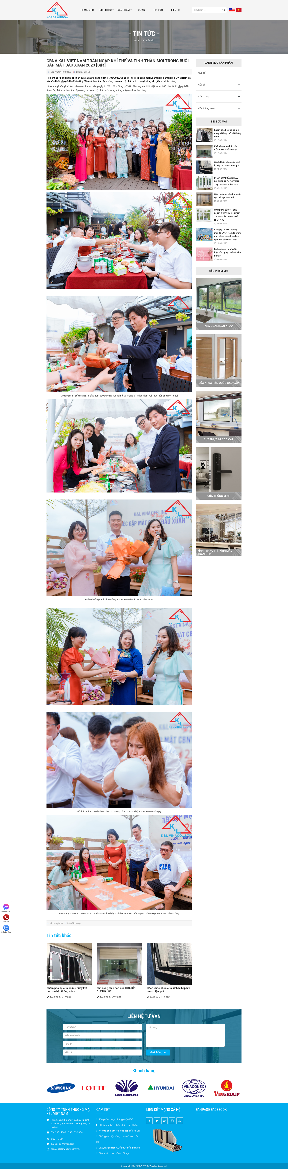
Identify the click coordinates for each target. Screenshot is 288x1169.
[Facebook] (149, 1121)
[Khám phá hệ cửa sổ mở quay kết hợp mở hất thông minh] (69, 964)
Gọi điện (6, 921)
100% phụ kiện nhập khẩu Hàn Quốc (118, 1125)
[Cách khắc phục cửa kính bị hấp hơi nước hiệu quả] (169, 964)
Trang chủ (87, 10)
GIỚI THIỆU (106, 10)
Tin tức (158, 10)
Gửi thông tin (158, 1052)
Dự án (141, 10)
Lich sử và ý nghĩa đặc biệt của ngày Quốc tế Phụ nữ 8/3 (227, 252)
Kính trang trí (205, 96)
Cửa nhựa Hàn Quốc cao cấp (218, 382)
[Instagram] (172, 1121)
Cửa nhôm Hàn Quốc (218, 326)
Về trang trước (57, 923)
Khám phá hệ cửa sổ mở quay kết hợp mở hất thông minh (67, 989)
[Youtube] (179, 1121)
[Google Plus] (164, 1121)
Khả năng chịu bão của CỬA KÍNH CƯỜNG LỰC (117, 989)
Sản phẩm (124, 10)
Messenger (6, 911)
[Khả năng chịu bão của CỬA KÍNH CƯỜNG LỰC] (119, 964)
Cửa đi (201, 84)
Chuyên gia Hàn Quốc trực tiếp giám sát (119, 1147)
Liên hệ (175, 10)
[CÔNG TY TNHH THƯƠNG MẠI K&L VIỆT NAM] (57, 9)
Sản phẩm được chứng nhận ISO (115, 1119)
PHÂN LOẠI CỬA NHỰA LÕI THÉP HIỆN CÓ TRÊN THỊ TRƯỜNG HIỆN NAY (226, 181)
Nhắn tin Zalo (6, 932)
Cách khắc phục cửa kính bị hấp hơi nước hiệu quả (168, 989)
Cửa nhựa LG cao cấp (219, 439)
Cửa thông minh (206, 108)
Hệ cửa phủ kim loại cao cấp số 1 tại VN (119, 1130)
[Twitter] (157, 1121)
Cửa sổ (202, 72)
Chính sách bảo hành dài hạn (114, 1153)
